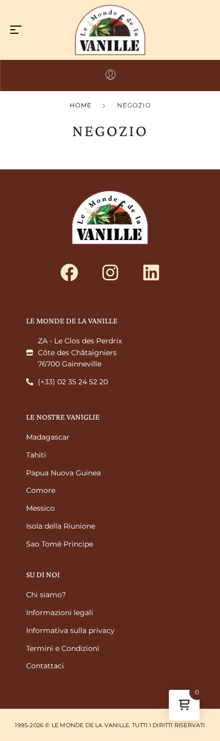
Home (81, 105)
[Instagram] (110, 273)
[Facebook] (69, 273)
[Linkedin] (151, 273)
